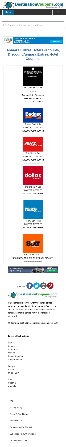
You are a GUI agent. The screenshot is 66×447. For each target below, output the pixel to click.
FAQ (12, 401)
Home (8, 12)
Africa (11, 369)
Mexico (11, 353)
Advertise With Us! (18, 440)
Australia (12, 386)
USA (10, 343)
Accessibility (16, 420)
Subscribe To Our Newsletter (23, 434)
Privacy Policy (16, 407)
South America (15, 359)
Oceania (12, 383)
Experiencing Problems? (21, 427)
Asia (10, 379)
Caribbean (13, 349)
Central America (15, 356)
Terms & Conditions (19, 414)
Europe (11, 366)
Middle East (13, 373)
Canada (11, 346)
